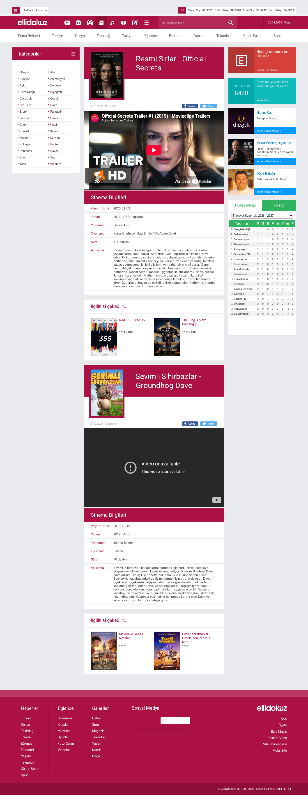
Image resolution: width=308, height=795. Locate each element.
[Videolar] (67, 22)
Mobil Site (280, 751)
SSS (284, 719)
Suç (52, 157)
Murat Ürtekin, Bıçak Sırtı (274, 143)
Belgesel (56, 85)
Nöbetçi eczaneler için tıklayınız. (273, 54)
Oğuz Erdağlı (266, 174)
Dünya (80, 36)
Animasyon (57, 79)
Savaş (54, 151)
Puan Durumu (245, 205)
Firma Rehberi (29, 36)
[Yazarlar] (134, 22)
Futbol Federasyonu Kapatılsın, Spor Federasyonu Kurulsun (275, 152)
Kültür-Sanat (252, 36)
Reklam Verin (277, 738)
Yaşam (199, 36)
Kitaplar (63, 725)
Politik (54, 144)
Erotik (23, 111)
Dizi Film (25, 105)
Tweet (210, 106)
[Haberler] (146, 22)
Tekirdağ (103, 36)
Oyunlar (63, 737)
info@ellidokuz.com (34, 10)
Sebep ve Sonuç (267, 118)
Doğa (96, 756)
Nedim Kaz (265, 113)
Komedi (25, 131)
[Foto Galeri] (78, 22)
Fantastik (56, 111)
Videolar (64, 750)
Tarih (23, 164)
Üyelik (283, 725)
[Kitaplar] (123, 22)
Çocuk (54, 98)
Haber (96, 718)
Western (55, 164)
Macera (24, 137)
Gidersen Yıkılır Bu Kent (271, 179)
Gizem (24, 124)
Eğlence (150, 36)
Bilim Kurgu (27, 92)
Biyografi (56, 92)
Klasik (54, 124)
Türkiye (57, 36)
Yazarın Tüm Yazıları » (269, 131)
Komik (96, 750)
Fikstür (279, 205)
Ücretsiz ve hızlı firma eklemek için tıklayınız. (273, 84)
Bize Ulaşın (279, 732)
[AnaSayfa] (33, 22)
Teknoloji (223, 36)
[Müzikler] (112, 22)
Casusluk (26, 98)
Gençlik (25, 118)
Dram (53, 105)
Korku (54, 131)
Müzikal (55, 137)
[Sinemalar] (101, 22)
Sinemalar (65, 718)
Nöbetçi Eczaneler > (268, 70)
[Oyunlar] (89, 22)
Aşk (22, 85)
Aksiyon (25, 79)
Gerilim (55, 118)
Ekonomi (175, 36)
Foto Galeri (66, 744)
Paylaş (191, 106)
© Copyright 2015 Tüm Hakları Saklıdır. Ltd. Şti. (255, 788)
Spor (277, 36)
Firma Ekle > (263, 100)
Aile (52, 72)
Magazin (98, 731)
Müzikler (64, 731)
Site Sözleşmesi (275, 744)
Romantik (26, 151)
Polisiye (25, 144)
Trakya (127, 36)
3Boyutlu (25, 72)
